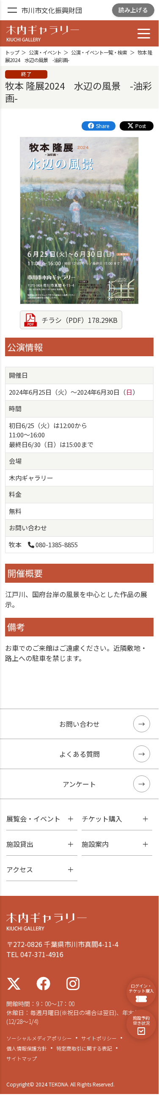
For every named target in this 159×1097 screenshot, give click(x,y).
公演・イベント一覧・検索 (99, 52)
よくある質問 (79, 754)
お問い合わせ (79, 724)
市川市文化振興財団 (51, 10)
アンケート (79, 784)
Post (140, 125)
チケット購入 (102, 818)
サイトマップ (21, 1058)
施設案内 (95, 844)
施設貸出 (19, 844)
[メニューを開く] (12, 10)
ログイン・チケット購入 (141, 988)
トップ (12, 52)
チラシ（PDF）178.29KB (79, 320)
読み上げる (133, 9)
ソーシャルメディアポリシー (39, 1038)
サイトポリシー (99, 1038)
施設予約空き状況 (141, 1020)
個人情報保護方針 (26, 1048)
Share (102, 125)
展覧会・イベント (33, 818)
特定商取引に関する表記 (84, 1048)
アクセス (19, 869)
